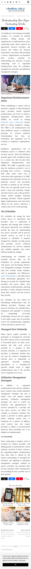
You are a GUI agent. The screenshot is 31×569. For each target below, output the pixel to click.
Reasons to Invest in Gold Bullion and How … (22, 504)
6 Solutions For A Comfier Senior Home (23, 533)
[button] (29, 2)
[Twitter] (2, 2)
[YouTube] (10, 2)
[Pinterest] (7, 2)
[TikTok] (13, 2)
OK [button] (15, 564)
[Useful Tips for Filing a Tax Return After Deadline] (8, 514)
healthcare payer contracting (12, 122)
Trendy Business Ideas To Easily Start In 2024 (22, 523)
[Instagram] (4, 2)
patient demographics (9, 276)
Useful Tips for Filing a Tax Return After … (8, 523)
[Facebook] (16, 2)
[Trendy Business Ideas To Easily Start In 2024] (23, 514)
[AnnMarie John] (15, 7)
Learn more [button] (22, 560)
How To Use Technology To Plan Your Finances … (8, 504)
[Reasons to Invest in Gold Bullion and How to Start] (23, 495)
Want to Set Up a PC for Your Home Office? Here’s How (8, 534)
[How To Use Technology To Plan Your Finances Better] (8, 495)
